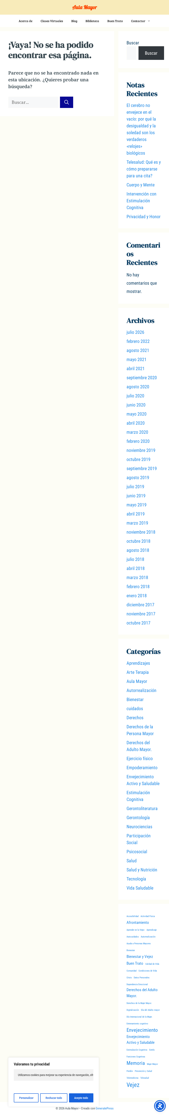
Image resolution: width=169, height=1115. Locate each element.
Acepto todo (81, 1098)
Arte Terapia (138, 672)
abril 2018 (136, 568)
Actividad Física (148, 916)
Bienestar (135, 699)
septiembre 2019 (142, 468)
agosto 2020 (138, 386)
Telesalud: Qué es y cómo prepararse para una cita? (144, 169)
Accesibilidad (132, 916)
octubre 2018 (138, 541)
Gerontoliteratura (142, 808)
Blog (74, 21)
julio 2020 (135, 395)
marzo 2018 (137, 577)
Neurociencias (139, 826)
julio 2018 (135, 559)
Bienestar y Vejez (140, 956)
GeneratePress (105, 1108)
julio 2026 (135, 332)
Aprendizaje (152, 930)
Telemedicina (132, 1078)
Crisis (129, 977)
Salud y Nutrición (142, 869)
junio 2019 (136, 495)
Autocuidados (133, 936)
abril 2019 (136, 514)
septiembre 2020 (142, 377)
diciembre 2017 (140, 604)
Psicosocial (137, 851)
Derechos (135, 717)
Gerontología (138, 817)
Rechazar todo (54, 1098)
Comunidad (131, 970)
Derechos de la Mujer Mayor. (139, 1003)
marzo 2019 (137, 523)
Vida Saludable (140, 888)
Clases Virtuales (52, 21)
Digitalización (133, 1010)
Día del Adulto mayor (150, 1010)
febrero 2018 (138, 586)
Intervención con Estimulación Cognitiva (141, 200)
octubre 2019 (138, 459)
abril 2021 (136, 368)
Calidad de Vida (152, 964)
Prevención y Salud (143, 1071)
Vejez (133, 1084)
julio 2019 (135, 486)
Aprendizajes (138, 663)
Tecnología (136, 879)
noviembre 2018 (141, 532)
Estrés (152, 1050)
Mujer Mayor (152, 1064)
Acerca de (25, 21)
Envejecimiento (142, 1030)
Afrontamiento (138, 922)
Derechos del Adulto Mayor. (142, 992)
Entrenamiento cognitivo (137, 1023)
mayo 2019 (137, 504)
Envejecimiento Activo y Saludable (141, 1039)
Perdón (130, 1071)
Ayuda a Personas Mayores (139, 943)
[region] (53, 1082)
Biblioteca (92, 21)
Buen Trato (115, 21)
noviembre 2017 (141, 613)
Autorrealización (141, 690)
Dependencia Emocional (137, 984)
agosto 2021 (138, 350)
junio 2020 (136, 405)
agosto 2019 (138, 477)
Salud (132, 860)
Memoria (136, 1063)
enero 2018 (137, 595)
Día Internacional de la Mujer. (139, 1016)
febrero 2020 (138, 441)
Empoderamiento (142, 767)
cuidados (135, 708)
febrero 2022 (138, 341)
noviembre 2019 (141, 450)
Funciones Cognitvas (136, 1056)
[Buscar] (66, 102)
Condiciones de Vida (147, 970)
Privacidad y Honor (144, 216)
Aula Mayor (84, 7)
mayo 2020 (137, 414)
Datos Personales (141, 977)
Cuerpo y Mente (141, 184)
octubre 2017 (138, 623)
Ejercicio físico (140, 758)
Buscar (133, 42)
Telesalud (144, 1078)
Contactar (138, 21)
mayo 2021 (137, 359)
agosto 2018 (138, 550)
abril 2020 (136, 423)
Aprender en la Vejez (135, 930)
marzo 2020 (137, 432)
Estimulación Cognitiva (137, 1050)
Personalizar (26, 1098)
